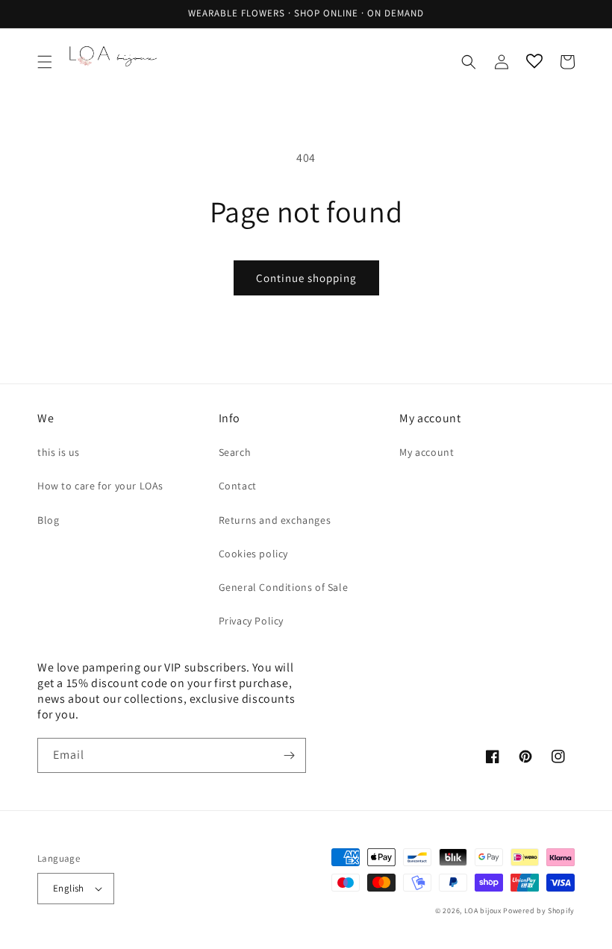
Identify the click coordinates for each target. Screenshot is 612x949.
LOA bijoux (484, 910)
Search (235, 452)
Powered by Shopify (539, 910)
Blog (48, 520)
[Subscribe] (288, 755)
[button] (44, 62)
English (68, 888)
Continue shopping (306, 278)
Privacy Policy (251, 620)
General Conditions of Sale (284, 587)
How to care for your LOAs (100, 485)
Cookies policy (253, 553)
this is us (58, 452)
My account (426, 452)
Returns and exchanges (275, 520)
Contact (238, 485)
